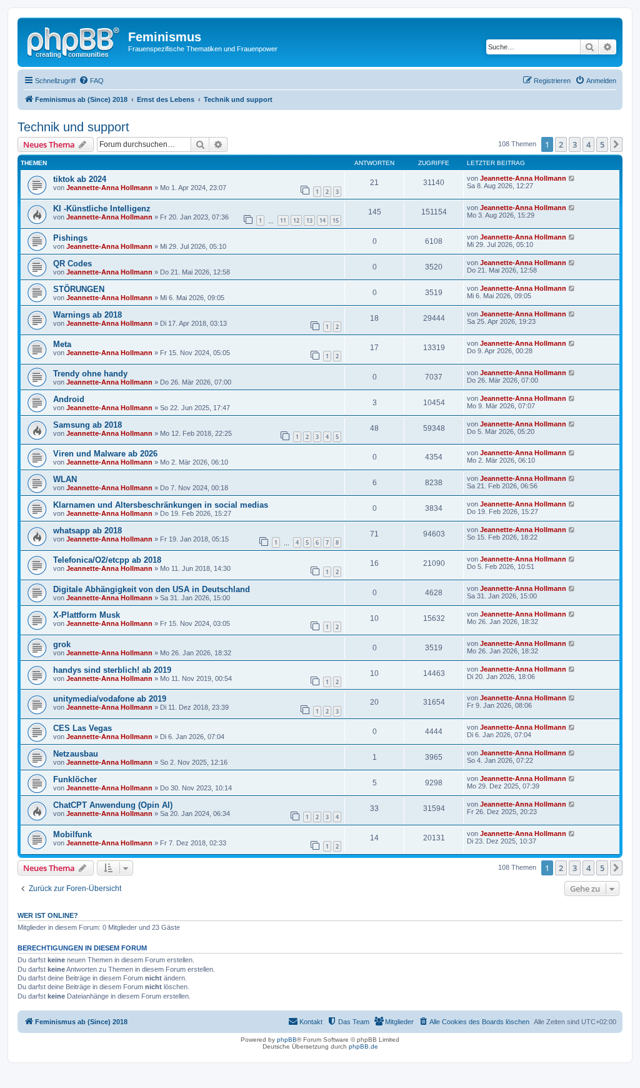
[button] (616, 144)
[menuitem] (91, 80)
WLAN (65, 479)
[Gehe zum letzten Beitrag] (572, 178)
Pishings (70, 238)
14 (322, 220)
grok (62, 644)
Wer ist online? (48, 915)
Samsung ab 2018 (87, 425)
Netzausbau (75, 753)
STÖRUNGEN (78, 289)
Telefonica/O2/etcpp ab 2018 (107, 560)
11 (283, 220)
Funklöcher (75, 779)
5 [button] (602, 144)
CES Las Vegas (82, 728)
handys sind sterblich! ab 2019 (112, 670)
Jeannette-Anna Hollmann (109, 187)
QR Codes (72, 263)
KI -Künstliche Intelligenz (102, 208)
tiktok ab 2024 (79, 179)
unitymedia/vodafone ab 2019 (109, 698)
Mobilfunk (72, 834)
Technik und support (73, 127)
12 (296, 220)
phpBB (287, 1039)
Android (68, 399)
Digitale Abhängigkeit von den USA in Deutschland (151, 589)
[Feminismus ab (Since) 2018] (74, 41)
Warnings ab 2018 (87, 315)
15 (335, 220)
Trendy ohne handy (90, 373)
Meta (62, 344)
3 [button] (574, 144)
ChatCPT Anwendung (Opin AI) (112, 805)
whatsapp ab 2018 (87, 530)
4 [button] (588, 144)
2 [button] (561, 144)
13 (309, 220)
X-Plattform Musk (86, 615)
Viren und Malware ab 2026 (105, 453)
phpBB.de (363, 1046)
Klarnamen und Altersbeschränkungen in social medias (160, 505)
